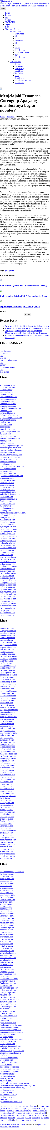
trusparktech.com (7, 925)
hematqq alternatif (7, 1113)
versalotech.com (6, 960)
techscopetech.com (7, 728)
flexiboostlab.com (7, 951)
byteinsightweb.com (8, 527)
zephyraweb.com (7, 913)
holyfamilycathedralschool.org (12, 1088)
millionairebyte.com (8, 1097)
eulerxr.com (4, 1009)
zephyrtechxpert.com (8, 717)
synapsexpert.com (7, 844)
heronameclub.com (7, 503)
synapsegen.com (6, 819)
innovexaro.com (6, 772)
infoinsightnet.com (7, 668)
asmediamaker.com (7, 429)
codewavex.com (6, 703)
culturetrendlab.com (8, 1002)
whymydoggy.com (7, 385)
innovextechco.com (8, 696)
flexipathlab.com (6, 821)
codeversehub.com (7, 749)
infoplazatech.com (7, 654)
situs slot (3, 1118)
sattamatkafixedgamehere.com (12, 1050)
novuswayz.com (6, 939)
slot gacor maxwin (23, 80)
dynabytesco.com (7, 969)
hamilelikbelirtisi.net (8, 958)
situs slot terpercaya (22, 1108)
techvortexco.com (7, 649)
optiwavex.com (6, 835)
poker (17, 48)
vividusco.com (6, 904)
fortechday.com (6, 1099)
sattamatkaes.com (7, 443)
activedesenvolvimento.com (11, 1039)
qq (16, 36)
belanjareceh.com (7, 401)
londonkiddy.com (7, 1090)
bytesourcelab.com (7, 775)
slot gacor (19, 78)
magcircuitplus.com (8, 603)
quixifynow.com (6, 782)
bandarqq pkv (40, 1115)
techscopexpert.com (8, 541)
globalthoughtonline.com (10, 431)
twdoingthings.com (8, 492)
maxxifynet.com (6, 892)
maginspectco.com (7, 613)
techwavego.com (7, 723)
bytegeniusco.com (7, 559)
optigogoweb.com (7, 854)
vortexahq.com (6, 906)
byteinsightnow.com (8, 592)
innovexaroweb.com (8, 733)
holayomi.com (6, 1081)
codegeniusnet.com (8, 665)
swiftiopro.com (6, 955)
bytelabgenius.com (7, 545)
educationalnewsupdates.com (12, 872)
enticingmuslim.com (8, 473)
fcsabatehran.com (7, 482)
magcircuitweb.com (8, 538)
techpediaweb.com (7, 543)
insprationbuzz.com (8, 406)
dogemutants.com (7, 485)
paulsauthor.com (6, 496)
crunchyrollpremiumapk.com (11, 445)
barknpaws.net (6, 424)
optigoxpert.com (6, 937)
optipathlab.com (6, 881)
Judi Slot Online (16, 73)
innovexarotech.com (8, 599)
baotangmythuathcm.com (10, 457)
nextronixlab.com (7, 789)
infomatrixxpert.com (8, 682)
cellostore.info (5, 427)
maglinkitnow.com (7, 524)
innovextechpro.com (8, 536)
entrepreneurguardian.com (10, 1053)
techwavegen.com (7, 568)
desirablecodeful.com (8, 499)
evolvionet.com (6, 885)
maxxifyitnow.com (7, 779)
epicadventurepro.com (9, 988)
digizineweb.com (7, 677)
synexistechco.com (7, 899)
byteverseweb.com (7, 751)
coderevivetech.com (8, 594)
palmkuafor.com (6, 392)
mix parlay (19, 69)
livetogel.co (4, 1020)
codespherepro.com (8, 585)
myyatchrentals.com (8, 436)
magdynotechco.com (8, 644)
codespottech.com (7, 515)
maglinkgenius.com (8, 698)
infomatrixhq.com (7, 689)
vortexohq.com (6, 985)
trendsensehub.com (8, 1004)
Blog (7, 27)
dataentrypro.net (6, 394)
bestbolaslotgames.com (9, 1048)
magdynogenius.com (8, 529)
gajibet (10, 1120)
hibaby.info (4, 1055)
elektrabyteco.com (7, 707)
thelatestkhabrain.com (9, 415)
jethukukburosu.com (8, 459)
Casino (8, 20)
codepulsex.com (6, 726)
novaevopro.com (7, 923)
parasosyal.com (6, 471)
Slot (6, 17)
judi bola (19, 66)
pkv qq (3, 358)
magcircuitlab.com (7, 700)
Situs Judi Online (12, 29)
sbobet (18, 64)
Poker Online (15, 31)
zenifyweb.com (6, 1018)
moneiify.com (5, 434)
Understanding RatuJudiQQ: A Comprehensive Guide (23, 296)
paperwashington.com (9, 1057)
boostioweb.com (6, 876)
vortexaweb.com (6, 916)
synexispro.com (6, 1078)
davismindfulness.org (8, 1095)
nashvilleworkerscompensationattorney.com (17, 1085)
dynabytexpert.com (8, 796)
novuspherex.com (7, 920)
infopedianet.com (7, 761)
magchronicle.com (7, 520)
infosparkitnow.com (8, 647)
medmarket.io (5, 506)
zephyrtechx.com (7, 934)
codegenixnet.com (7, 587)
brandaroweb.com (7, 856)
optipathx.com (6, 786)
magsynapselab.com (8, 531)
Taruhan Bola (15, 62)
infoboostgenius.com (8, 566)
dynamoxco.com (6, 807)
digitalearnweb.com (8, 387)
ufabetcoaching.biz (7, 1092)
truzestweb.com (6, 842)
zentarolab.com (6, 847)
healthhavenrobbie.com (9, 1027)
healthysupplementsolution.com (13, 513)
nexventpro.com (6, 932)
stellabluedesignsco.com (9, 494)
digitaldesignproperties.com (11, 417)
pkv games (20, 50)
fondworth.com (6, 410)
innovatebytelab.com (8, 658)
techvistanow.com (7, 686)
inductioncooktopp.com (9, 1069)
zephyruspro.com (7, 784)
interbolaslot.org (6, 390)
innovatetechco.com (8, 548)
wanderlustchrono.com (9, 999)
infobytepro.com (6, 661)
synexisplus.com (6, 888)
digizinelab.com (6, 721)
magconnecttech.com (8, 1016)
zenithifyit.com (6, 909)
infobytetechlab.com (8, 582)
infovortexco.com (7, 719)
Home (7, 13)
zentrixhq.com (6, 791)
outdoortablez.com (7, 508)
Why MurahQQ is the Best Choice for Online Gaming (23, 286)
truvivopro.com (6, 902)
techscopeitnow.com (8, 606)
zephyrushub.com (7, 879)
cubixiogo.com (6, 828)
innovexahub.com (7, 895)
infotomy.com (5, 510)
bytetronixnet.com (7, 608)
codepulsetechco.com (8, 675)
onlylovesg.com (6, 1037)
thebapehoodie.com (8, 469)
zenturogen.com (6, 809)
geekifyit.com (5, 441)
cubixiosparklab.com (8, 691)
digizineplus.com (7, 770)
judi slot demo (5, 351)
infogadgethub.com (8, 631)
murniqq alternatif (40, 1111)
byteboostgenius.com (8, 756)
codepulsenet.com (7, 763)
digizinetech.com (7, 575)
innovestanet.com (7, 793)
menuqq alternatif (7, 1106)
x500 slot (10, 1111)
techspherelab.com (7, 744)
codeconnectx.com (7, 679)
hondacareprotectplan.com (10, 448)
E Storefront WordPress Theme (13, 1124)
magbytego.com (6, 663)
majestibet (45, 1118)
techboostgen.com (7, 635)
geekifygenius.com (7, 1011)
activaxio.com (5, 967)
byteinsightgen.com (8, 573)
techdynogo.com (6, 517)
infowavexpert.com (8, 557)
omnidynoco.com (7, 837)
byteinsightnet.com (7, 672)
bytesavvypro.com (7, 571)
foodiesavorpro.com (8, 983)
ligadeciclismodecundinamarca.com (14, 1083)
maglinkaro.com (6, 737)
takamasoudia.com (7, 489)
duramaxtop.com (7, 487)
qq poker (29, 1115)
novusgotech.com (7, 802)
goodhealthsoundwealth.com (11, 476)
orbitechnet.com (6, 833)
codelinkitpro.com (7, 633)
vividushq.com (6, 823)
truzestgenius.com (7, 712)
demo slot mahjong (7, 367)
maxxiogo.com (6, 800)
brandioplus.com (6, 814)
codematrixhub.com (8, 561)
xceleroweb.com (6, 851)
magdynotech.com (7, 765)
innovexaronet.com (8, 684)
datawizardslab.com (8, 974)
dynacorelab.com (7, 897)
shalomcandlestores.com (10, 438)
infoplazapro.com (7, 552)
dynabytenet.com (7, 740)
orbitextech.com (6, 1013)
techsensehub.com (7, 638)
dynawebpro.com (7, 816)
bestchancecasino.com (9, 1062)
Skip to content (6, 1)
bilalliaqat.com (6, 1064)
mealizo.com (5, 422)
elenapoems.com (6, 478)
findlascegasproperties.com (11, 1025)
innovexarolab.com (8, 580)
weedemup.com (6, 1060)
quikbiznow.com (6, 849)
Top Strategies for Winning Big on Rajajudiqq (20, 306)
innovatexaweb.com (8, 642)
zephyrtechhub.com (8, 840)
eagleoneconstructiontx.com (11, 1032)
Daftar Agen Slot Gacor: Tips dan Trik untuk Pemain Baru (23, 6)
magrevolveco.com (7, 596)
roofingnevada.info (7, 1074)
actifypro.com (5, 941)
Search (3, 311)
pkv (17, 38)
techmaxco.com (6, 962)
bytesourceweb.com (8, 589)
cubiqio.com (5, 976)
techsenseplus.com (7, 564)
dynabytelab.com (7, 883)
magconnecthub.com (8, 754)
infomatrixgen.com (7, 578)
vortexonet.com (6, 890)
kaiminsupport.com (8, 399)
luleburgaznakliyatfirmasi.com (12, 466)
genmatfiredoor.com (8, 1023)
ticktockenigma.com (8, 1006)
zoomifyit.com (6, 858)
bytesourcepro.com (7, 742)
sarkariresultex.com (8, 420)
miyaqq (3, 1120)
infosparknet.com (7, 777)
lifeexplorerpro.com (8, 992)
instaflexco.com (6, 946)
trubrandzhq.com (7, 927)
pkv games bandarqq (8, 360)
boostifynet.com (6, 930)
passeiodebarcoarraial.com (10, 408)
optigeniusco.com (7, 918)
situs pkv (33, 1106)
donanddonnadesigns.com (10, 1030)
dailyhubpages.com (8, 1041)
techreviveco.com (7, 735)
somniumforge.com (8, 462)
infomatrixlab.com (7, 747)
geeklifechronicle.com (9, 978)
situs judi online (22, 52)
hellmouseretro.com (8, 480)
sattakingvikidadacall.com (10, 1046)
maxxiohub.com (6, 911)
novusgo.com (5, 995)
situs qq (41, 1106)
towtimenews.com (7, 452)
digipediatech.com (7, 522)
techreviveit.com (6, 555)
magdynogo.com (7, 615)
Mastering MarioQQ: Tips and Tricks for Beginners (26, 333)
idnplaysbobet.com (7, 1043)
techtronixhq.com (7, 628)
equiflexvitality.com (8, 1034)
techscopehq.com (7, 768)
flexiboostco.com (7, 874)
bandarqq (19, 41)
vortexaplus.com (6, 826)
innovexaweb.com (7, 812)
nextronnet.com (6, 805)
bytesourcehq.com (7, 670)
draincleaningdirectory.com (11, 455)
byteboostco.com (7, 705)
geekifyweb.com (6, 651)
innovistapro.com (7, 948)
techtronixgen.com (7, 534)
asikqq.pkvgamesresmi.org (25, 1120)
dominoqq (19, 34)
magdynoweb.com (7, 730)
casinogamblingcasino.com (11, 450)
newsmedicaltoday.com (9, 1071)
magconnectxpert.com (9, 710)
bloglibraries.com (7, 464)
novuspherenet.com (8, 830)
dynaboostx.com (6, 944)
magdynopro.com (7, 550)
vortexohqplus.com (8, 953)
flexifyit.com (5, 798)
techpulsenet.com (7, 714)
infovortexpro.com (7, 601)
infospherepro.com (7, 981)
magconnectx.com (7, 1076)
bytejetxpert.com (6, 610)
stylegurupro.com (7, 971)
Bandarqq (9, 15)
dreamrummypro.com (8, 397)
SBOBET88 (10, 22)
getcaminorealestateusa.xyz (11, 1102)
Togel (7, 24)
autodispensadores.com (9, 1067)
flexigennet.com (6, 501)
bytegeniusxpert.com (8, 656)
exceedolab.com (6, 964)
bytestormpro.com (7, 997)
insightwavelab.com (8, 990)
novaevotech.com (7, 693)
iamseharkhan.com (7, 413)
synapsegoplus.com (8, 758)
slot (17, 75)
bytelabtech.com (6, 640)
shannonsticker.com (8, 403)
